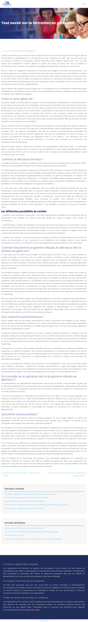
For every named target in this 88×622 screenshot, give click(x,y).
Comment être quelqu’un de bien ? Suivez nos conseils (26, 497)
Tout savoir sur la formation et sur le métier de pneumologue (66, 474)
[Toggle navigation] (83, 4)
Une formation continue (14, 535)
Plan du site (44, 621)
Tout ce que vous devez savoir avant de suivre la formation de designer (33, 539)
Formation (7, 51)
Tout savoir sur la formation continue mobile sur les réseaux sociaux (32, 532)
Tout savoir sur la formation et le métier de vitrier (24, 528)
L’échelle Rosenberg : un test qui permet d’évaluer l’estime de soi (30, 494)
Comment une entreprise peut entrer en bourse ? (24, 508)
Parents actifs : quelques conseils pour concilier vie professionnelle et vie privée (36, 505)
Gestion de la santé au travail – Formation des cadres (21, 474)
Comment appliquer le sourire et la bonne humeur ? (25, 501)
